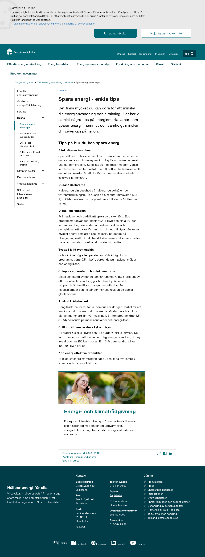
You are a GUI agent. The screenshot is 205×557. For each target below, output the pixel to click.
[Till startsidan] (21, 51)
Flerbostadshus (26, 177)
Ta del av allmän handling (162, 513)
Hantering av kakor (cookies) (164, 509)
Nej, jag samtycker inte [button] (166, 33)
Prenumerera (155, 481)
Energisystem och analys (93, 64)
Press (151, 485)
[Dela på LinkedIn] (170, 452)
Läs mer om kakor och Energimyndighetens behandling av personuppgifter (54, 23)
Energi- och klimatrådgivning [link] (100, 411)
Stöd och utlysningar (23, 73)
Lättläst (132, 53)
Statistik (176, 64)
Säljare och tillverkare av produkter (24, 193)
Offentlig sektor (26, 170)
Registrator (116, 495)
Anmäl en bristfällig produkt (29, 163)
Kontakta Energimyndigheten (79, 456)
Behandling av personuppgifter (165, 505)
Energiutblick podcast (160, 489)
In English (160, 53)
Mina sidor (174, 53)
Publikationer (155, 493)
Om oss (121, 53)
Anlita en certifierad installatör (30, 154)
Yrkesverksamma (27, 183)
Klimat (160, 64)
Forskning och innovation (132, 64)
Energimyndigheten (23, 82)
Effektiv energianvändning (24, 64)
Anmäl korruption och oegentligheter (168, 501)
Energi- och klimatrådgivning (28, 144)
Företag (21, 111)
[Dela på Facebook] (165, 452)
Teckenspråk (145, 53)
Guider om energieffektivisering (29, 103)
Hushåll (69, 82)
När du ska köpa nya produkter (28, 135)
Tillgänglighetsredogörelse (163, 517)
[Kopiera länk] (159, 452)
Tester (20, 204)
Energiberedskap (59, 64)
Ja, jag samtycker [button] (115, 33)
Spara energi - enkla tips (27, 126)
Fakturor (80, 526)
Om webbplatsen (157, 497)
